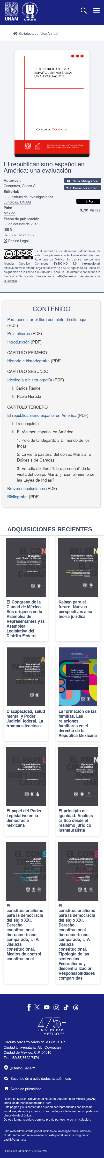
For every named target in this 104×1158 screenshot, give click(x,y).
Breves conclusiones (26, 488)
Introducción (18, 342)
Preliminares (18, 333)
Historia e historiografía (28, 361)
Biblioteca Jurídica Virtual (37, 33)
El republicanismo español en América (41, 415)
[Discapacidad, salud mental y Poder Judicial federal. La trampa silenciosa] (26, 693)
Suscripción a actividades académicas (40, 1078)
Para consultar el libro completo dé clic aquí (46, 319)
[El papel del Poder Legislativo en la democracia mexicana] (26, 790)
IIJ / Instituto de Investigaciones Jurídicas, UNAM (28, 199)
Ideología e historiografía (29, 380)
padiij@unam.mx (15, 1139)
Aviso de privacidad (25, 1088)
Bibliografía (17, 496)
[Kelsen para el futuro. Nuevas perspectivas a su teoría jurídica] (78, 589)
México (9, 212)
